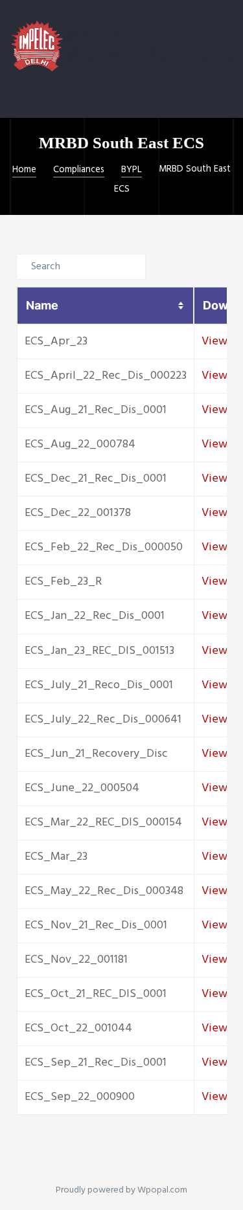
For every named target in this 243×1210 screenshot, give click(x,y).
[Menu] (17, 101)
